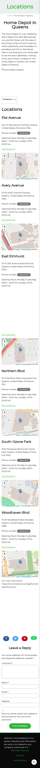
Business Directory (20, 750)
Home (9, 16)
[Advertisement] (20, 310)
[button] (20, 164)
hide (14, 99)
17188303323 (24, 531)
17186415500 (24, 460)
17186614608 (24, 133)
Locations (20, 6)
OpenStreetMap (26, 178)
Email (5, 692)
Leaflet (18, 178)
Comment (7, 663)
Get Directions (8, 149)
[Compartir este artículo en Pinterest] (25, 638)
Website (5, 701)
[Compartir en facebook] (6, 638)
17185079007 (24, 275)
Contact (20, 755)
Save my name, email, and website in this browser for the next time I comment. (20, 717)
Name (5, 683)
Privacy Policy (20, 760)
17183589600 (24, 204)
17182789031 (24, 389)
